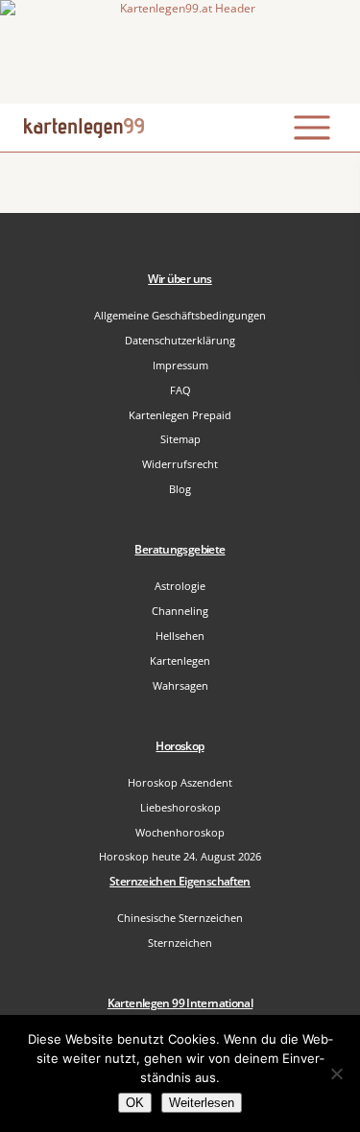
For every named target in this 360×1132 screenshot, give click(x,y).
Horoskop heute (180, 856)
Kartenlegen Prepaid (180, 415)
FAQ (180, 390)
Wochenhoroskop (180, 832)
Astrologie (180, 585)
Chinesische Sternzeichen (180, 917)
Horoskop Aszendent (180, 782)
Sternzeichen (180, 942)
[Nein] (336, 1073)
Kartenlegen (180, 660)
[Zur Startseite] (180, 52)
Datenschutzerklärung (180, 340)
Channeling (180, 610)
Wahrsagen (180, 685)
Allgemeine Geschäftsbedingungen (180, 315)
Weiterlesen (201, 1103)
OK (135, 1103)
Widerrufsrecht (180, 464)
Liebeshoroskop (180, 807)
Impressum (180, 365)
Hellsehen (180, 635)
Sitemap (180, 439)
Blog (180, 489)
